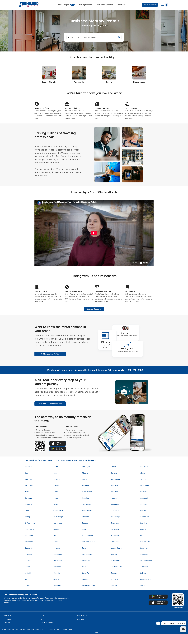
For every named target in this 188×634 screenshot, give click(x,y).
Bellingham (57, 554)
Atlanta (142, 473)
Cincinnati (57, 567)
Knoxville (56, 573)
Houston (114, 498)
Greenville (28, 504)
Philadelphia (115, 561)
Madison (114, 554)
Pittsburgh (28, 554)
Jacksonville (144, 517)
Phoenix (85, 473)
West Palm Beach (88, 586)
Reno (55, 473)
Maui (26, 579)
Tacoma (56, 485)
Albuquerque (116, 517)
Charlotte (85, 517)
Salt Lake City (145, 542)
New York (86, 479)
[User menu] (164, 4)
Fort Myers (144, 567)
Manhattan (29, 536)
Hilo (54, 536)
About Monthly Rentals (104, 5)
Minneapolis (144, 498)
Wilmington (86, 561)
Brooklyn (85, 523)
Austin (55, 492)
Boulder (114, 573)
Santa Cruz (115, 542)
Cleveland (28, 561)
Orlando (56, 529)
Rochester (115, 579)
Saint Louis (29, 485)
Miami (84, 529)
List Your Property (94, 309)
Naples (142, 586)
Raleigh (142, 536)
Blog (42, 619)
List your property (150, 5)
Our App (80, 619)
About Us (7, 616)
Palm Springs (87, 554)
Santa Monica (87, 510)
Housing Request (85, 5)
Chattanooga (58, 517)
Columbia (143, 492)
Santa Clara (144, 548)
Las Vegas (143, 504)
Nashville (114, 485)
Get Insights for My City (50, 354)
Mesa (84, 567)
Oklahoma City (116, 567)
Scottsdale (115, 536)
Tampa (56, 542)
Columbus (143, 523)
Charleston (115, 510)
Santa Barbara (145, 579)
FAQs (43, 616)
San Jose (28, 479)
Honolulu (85, 498)
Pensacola (115, 529)
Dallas (55, 504)
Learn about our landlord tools (50, 404)
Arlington (114, 492)
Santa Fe (85, 573)
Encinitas (28, 567)
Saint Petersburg (146, 561)
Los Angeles (86, 467)
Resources (121, 5)
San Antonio (86, 504)
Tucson (56, 498)
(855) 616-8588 (135, 370)
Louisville (28, 573)
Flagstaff (114, 586)
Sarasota (143, 529)
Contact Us (8, 619)
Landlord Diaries (47, 623)
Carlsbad (143, 573)
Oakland (114, 473)
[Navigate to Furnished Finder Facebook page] (176, 629)
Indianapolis (29, 542)
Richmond (28, 498)
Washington (115, 479)
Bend (84, 548)
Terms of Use (54, 629)
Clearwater (115, 523)
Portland (56, 479)
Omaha (56, 579)
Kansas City (29, 548)
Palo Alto (143, 479)
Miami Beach (58, 586)
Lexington (28, 586)
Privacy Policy (66, 629)
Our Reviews (82, 616)
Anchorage (57, 523)
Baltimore (85, 485)
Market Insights (66, 5)
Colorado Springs (88, 542)
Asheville (143, 510)
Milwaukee (115, 504)
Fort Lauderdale (88, 536)
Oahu (27, 510)
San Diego (28, 467)
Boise (27, 492)
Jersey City (144, 554)
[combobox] (94, 37)
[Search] (119, 37)
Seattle (56, 467)
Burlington (86, 579)
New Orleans (87, 492)
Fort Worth (57, 561)
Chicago (28, 517)
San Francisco (145, 467)
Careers (7, 623)
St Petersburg (30, 523)
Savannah (57, 548)
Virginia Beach (116, 548)
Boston (113, 467)
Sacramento (144, 485)
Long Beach (29, 529)
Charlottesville (58, 510)
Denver (27, 473)
